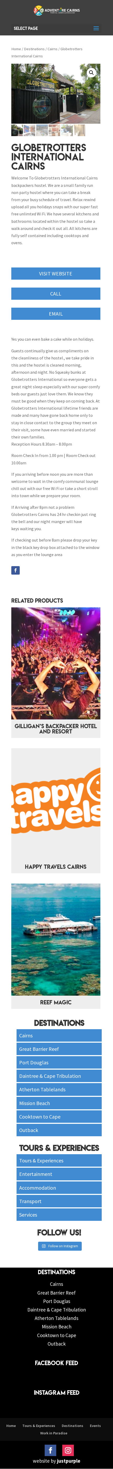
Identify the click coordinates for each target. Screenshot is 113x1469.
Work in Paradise (53, 1433)
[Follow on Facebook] (15, 570)
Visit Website (55, 273)
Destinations (34, 49)
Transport (30, 1201)
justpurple (68, 1461)
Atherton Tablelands (42, 1089)
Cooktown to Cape (39, 1116)
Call (55, 293)
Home (16, 49)
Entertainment (35, 1174)
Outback (28, 1130)
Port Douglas (33, 1062)
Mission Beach (34, 1103)
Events (95, 1425)
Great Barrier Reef (39, 1049)
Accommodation (37, 1187)
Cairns (53, 49)
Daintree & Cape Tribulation (50, 1076)
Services (28, 1214)
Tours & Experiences (41, 1160)
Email (56, 313)
